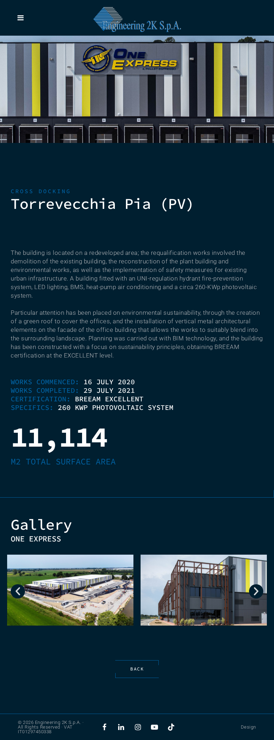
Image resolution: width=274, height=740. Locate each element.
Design (248, 727)
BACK (137, 669)
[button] (18, 591)
